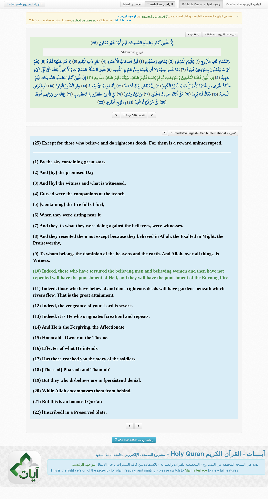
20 (163, 102)
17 (146, 94)
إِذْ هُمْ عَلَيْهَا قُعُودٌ (58, 61)
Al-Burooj (221, 34)
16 (187, 94)
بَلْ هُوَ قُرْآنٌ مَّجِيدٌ (146, 102)
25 (94, 42)
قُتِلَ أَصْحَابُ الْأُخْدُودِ (123, 61)
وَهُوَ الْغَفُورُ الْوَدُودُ (68, 86)
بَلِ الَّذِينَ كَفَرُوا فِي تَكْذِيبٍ (95, 94)
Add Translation (135, 440)
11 (158, 86)
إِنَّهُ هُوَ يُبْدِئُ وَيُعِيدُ (101, 86)
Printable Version (201, 4)
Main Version (243, 4)
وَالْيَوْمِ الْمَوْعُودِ (184, 61)
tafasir (132, 4)
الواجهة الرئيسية (127, 16)
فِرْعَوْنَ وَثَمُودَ (133, 94)
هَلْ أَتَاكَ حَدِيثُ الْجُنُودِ (167, 94)
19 (69, 94)
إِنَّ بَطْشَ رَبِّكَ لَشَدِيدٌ (139, 86)
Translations (160, 4)
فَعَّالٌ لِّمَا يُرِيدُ (201, 94)
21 (130, 102)
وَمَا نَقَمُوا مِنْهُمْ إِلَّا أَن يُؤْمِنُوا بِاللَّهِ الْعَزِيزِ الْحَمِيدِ (146, 69)
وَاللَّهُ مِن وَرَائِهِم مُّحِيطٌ (50, 94)
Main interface (122, 20)
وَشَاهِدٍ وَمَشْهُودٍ (156, 61)
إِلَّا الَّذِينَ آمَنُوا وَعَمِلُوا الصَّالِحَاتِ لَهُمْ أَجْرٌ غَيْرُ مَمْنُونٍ (136, 42)
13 (84, 86)
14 (51, 86)
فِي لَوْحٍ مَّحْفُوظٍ (116, 102)
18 (119, 94)
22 (101, 102)
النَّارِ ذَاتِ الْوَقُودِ (89, 61)
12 (119, 86)
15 (215, 94)
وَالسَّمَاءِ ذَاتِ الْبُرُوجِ (215, 61)
